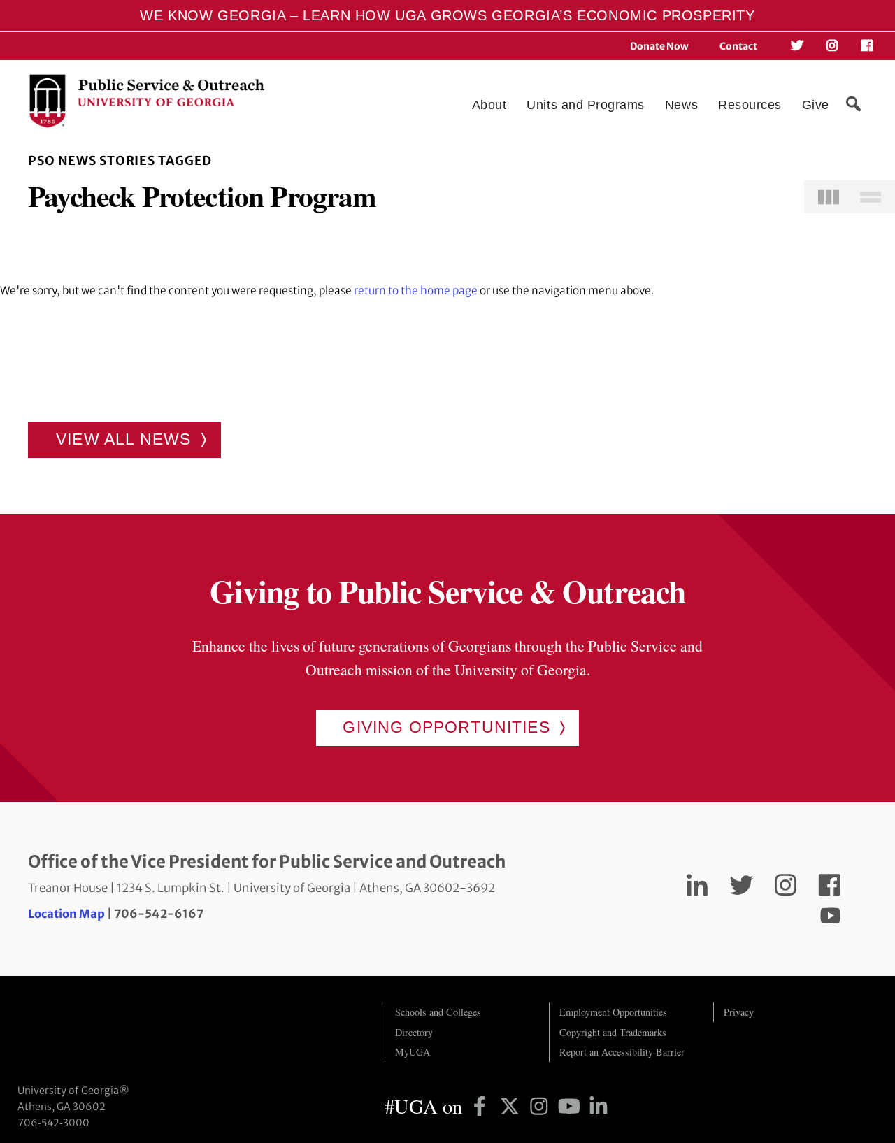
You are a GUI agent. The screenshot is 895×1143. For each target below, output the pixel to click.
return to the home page (416, 290)
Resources (750, 105)
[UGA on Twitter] (512, 1106)
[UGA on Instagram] (542, 1106)
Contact (738, 46)
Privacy (739, 1012)
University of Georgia (122, 1030)
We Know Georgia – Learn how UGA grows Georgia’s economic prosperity (447, 15)
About (489, 105)
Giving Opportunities (446, 727)
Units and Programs (586, 105)
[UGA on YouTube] (572, 1106)
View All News (123, 439)
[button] (853, 104)
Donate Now (659, 46)
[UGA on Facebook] (482, 1106)
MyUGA (412, 1051)
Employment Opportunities (613, 1012)
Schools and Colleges (438, 1012)
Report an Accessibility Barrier (622, 1051)
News (681, 105)
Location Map (66, 914)
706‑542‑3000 (53, 1122)
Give (815, 105)
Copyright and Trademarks (612, 1032)
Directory (414, 1032)
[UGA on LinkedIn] (598, 1106)
